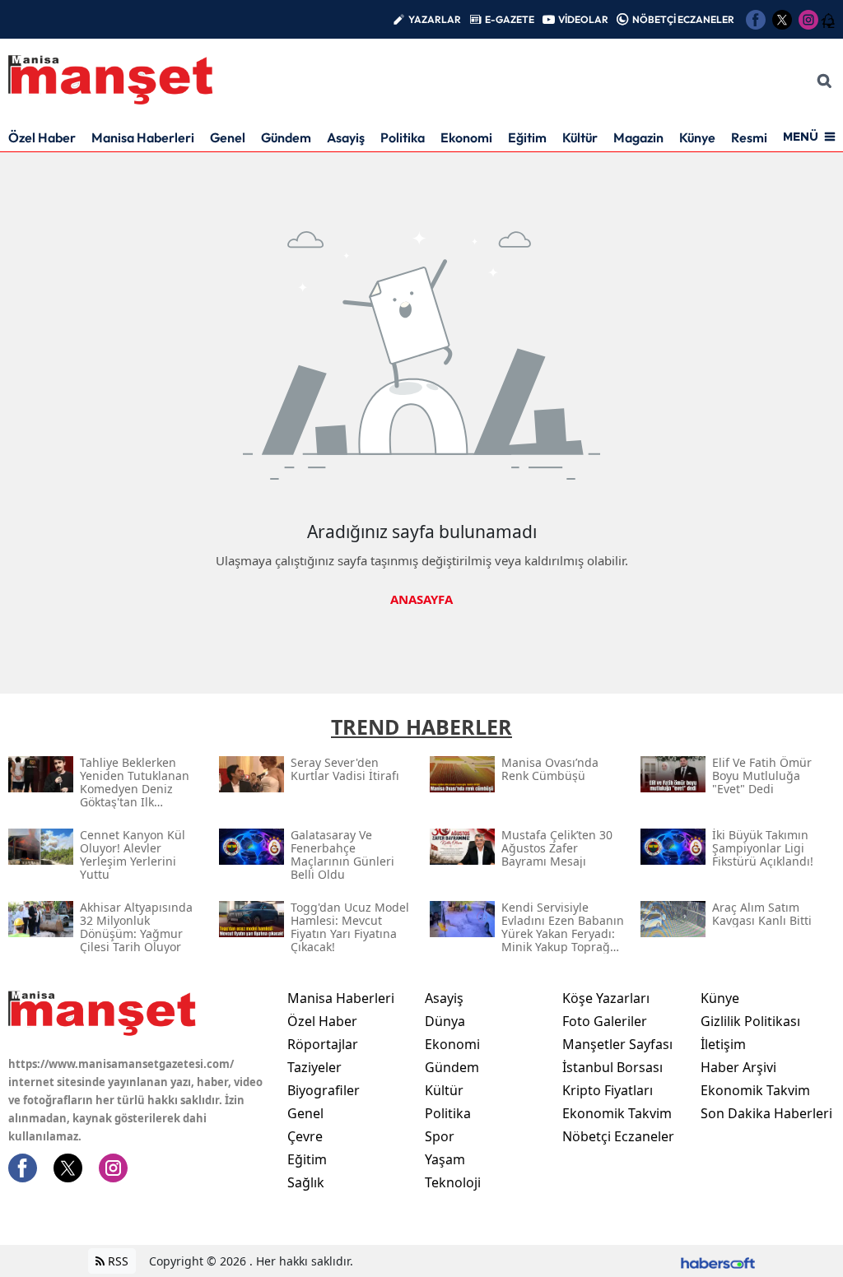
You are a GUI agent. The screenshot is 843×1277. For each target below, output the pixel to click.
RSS (116, 1261)
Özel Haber (42, 137)
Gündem (286, 137)
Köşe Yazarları (606, 998)
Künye (697, 137)
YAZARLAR (434, 19)
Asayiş (346, 137)
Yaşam (445, 1159)
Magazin (638, 137)
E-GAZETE (509, 19)
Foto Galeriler (604, 1021)
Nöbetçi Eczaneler (618, 1136)
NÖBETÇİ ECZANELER (683, 19)
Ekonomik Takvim (617, 1113)
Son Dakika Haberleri (766, 1113)
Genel (227, 137)
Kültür (580, 137)
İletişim (723, 1044)
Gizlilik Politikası (750, 1021)
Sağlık (305, 1182)
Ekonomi (466, 137)
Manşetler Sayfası (617, 1044)
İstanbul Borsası (612, 1067)
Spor (439, 1136)
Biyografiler (323, 1090)
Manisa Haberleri (142, 137)
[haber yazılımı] (718, 1261)
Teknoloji (453, 1182)
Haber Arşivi (738, 1067)
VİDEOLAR (583, 19)
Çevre (305, 1136)
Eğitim (527, 137)
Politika (402, 137)
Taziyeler (314, 1067)
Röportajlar (322, 1044)
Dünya (445, 1021)
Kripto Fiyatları (607, 1090)
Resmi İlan (761, 137)
